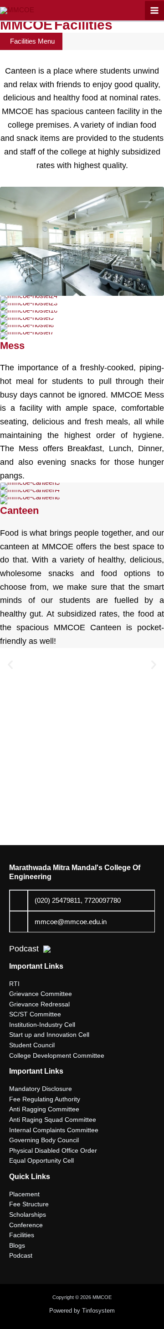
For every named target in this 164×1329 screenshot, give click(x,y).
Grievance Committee (40, 994)
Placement (24, 1194)
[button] (10, 664)
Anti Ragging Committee (44, 1109)
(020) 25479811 (58, 900)
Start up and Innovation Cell (49, 1034)
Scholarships (27, 1214)
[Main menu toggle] (154, 10)
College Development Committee (56, 1055)
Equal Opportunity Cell (41, 1160)
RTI (14, 984)
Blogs (17, 1245)
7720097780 (102, 900)
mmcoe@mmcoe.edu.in (71, 922)
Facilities (21, 1235)
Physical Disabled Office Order (53, 1150)
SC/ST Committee (35, 1014)
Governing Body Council (44, 1140)
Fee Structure (29, 1204)
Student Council (32, 1045)
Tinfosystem (98, 1310)
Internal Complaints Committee (53, 1130)
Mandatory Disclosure (40, 1088)
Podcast (24, 948)
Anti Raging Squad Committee (52, 1119)
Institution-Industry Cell (42, 1024)
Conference (26, 1225)
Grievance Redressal (39, 1004)
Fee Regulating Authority (44, 1099)
